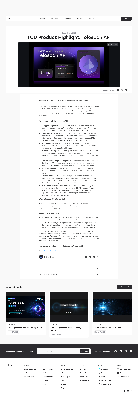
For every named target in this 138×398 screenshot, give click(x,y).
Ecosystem (84, 369)
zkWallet (27, 373)
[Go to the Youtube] (131, 351)
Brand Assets (84, 377)
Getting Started (30, 369)
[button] (44, 18)
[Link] (118, 90)
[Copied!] (129, 90)
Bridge (45, 384)
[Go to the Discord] (121, 351)
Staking (45, 380)
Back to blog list (125, 287)
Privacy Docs (29, 377)
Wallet (45, 373)
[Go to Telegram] (115, 351)
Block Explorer (48, 377)
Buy (44, 388)
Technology (84, 373)
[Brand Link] (10, 18)
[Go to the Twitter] (126, 351)
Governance (84, 380)
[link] (125, 90)
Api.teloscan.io (50, 250)
